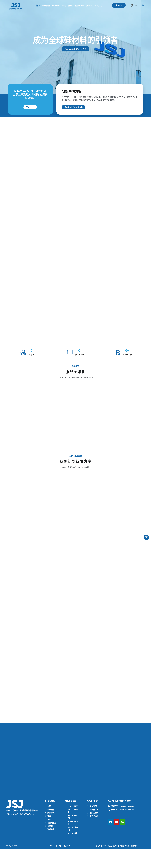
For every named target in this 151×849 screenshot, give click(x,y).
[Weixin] (122, 822)
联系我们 (98, 5)
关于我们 (46, 5)
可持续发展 (79, 5)
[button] (119, 5)
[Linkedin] (110, 822)
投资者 (89, 5)
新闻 (64, 5)
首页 (38, 5)
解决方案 (56, 5)
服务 (70, 5)
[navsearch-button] (143, 5)
